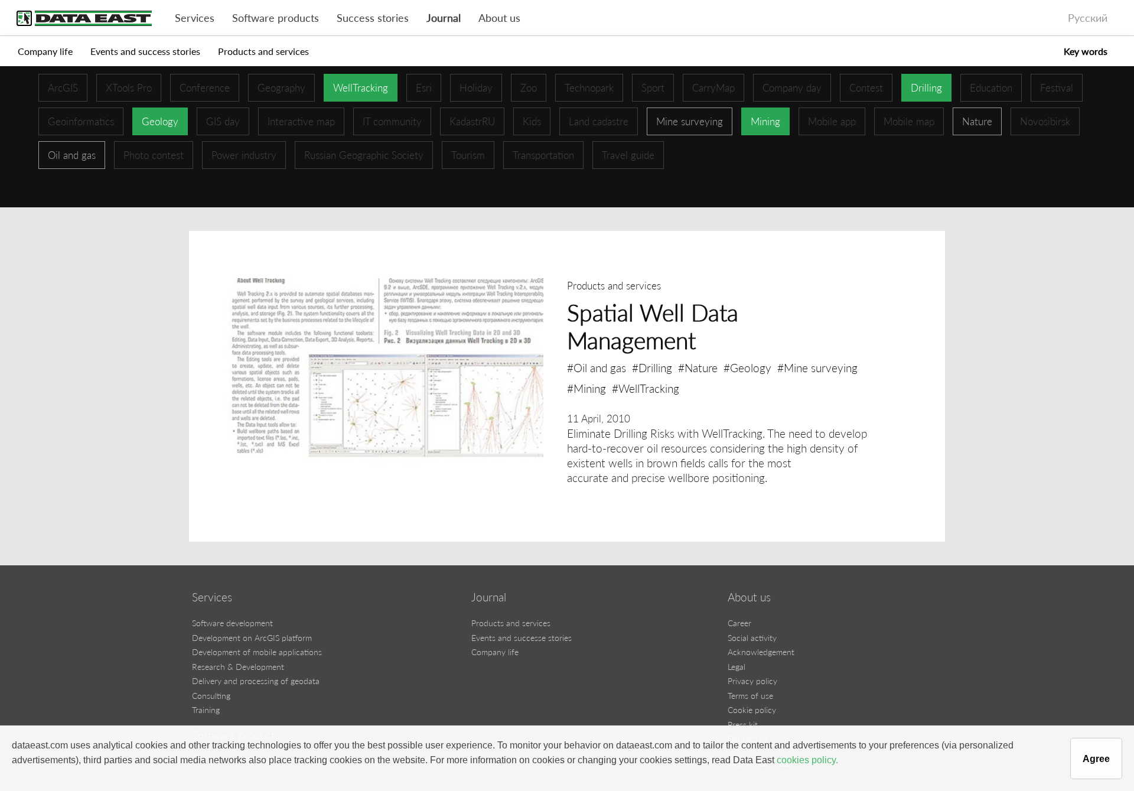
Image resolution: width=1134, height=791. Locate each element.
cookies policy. (807, 760)
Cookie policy (752, 710)
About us (499, 18)
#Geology (747, 368)
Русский (1087, 18)
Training (206, 710)
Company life (45, 51)
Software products (275, 18)
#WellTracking (645, 388)
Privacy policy (752, 681)
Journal (443, 18)
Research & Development (238, 667)
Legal (736, 667)
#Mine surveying (817, 368)
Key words (1085, 51)
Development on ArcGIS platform (252, 638)
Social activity (752, 638)
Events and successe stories (521, 638)
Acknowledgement (761, 652)
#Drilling (652, 368)
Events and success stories (145, 51)
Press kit (743, 725)
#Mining (586, 388)
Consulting (211, 696)
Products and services (263, 51)
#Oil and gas (596, 368)
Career (739, 623)
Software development (232, 623)
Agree (1096, 759)
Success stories (373, 18)
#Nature (698, 368)
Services (194, 18)
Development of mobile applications (257, 652)
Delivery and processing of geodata (256, 681)
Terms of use (750, 696)
